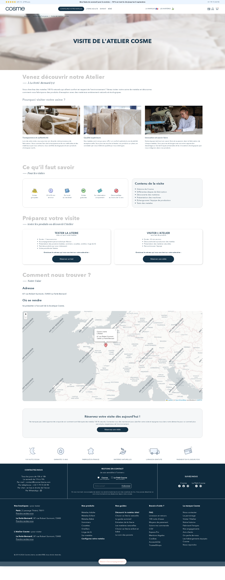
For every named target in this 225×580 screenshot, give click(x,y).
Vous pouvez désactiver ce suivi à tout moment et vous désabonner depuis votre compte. (123, 493)
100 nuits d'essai (156, 519)
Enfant (103, 9)
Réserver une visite (158, 259)
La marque (150, 9)
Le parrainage (189, 515)
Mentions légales (156, 535)
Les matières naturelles (125, 525)
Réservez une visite (113, 429)
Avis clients (188, 532)
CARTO (199, 400)
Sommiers (86, 522)
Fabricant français (191, 525)
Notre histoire (189, 522)
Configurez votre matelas (71, 9)
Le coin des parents (124, 535)
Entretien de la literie (124, 522)
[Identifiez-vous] (212, 9)
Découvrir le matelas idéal (127, 512)
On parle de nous (191, 535)
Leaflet (170, 400)
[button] (105, 345)
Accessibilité (154, 542)
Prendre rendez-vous (25, 513)
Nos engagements (191, 529)
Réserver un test (66, 259)
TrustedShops (155, 545)
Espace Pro (154, 532)
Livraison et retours (158, 515)
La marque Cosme (191, 506)
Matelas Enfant (88, 515)
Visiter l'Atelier (189, 519)
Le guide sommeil (123, 519)
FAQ (151, 512)
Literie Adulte (92, 9)
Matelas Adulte (88, 512)
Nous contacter (190, 512)
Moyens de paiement (158, 522)
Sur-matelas (87, 535)
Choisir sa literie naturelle (127, 515)
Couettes (86, 525)
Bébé (110, 9)
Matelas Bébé (88, 519)
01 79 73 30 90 (213, 2)
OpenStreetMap (180, 400)
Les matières (165, 9)
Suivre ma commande (159, 525)
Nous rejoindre (189, 545)
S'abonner (126, 486)
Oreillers (86, 529)
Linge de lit (87, 532)
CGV (151, 529)
